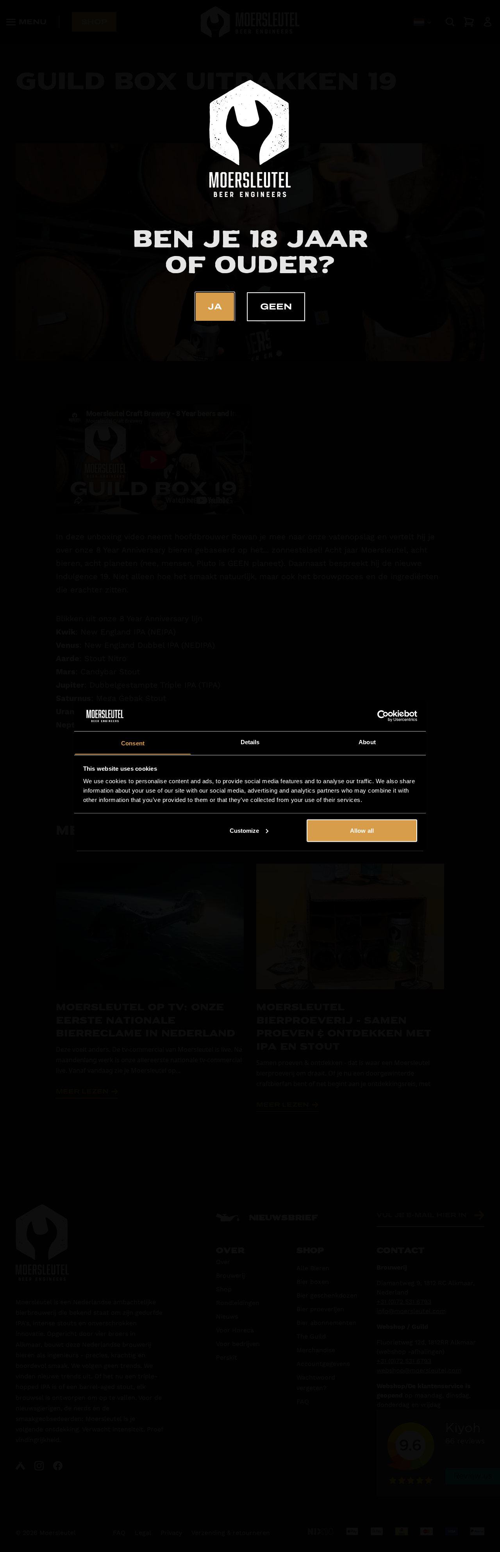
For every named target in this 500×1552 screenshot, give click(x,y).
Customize (244, 830)
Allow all (362, 830)
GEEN (276, 306)
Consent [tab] (133, 743)
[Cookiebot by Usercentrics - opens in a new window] (383, 716)
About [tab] (367, 741)
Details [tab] (250, 741)
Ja (215, 306)
